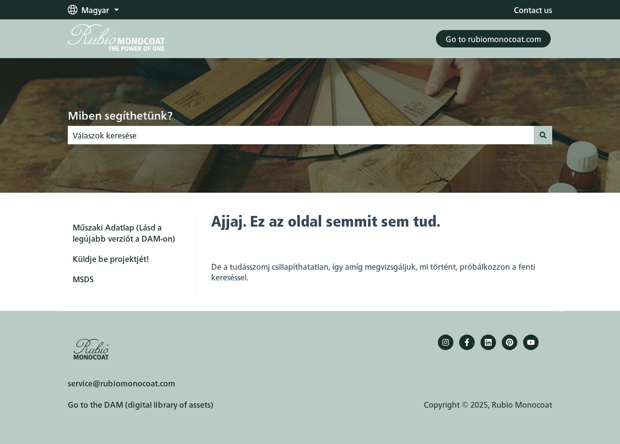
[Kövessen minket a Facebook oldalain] (467, 342)
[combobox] (301, 135)
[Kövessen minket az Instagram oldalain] (445, 342)
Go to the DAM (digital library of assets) (141, 404)
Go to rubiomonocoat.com (493, 38)
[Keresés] (543, 135)
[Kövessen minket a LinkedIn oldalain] (488, 342)
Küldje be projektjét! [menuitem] (111, 258)
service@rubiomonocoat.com (121, 383)
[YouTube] (531, 342)
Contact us (533, 9)
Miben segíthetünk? (120, 114)
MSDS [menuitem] (83, 279)
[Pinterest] (509, 342)
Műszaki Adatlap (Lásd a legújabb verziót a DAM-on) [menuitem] (124, 232)
